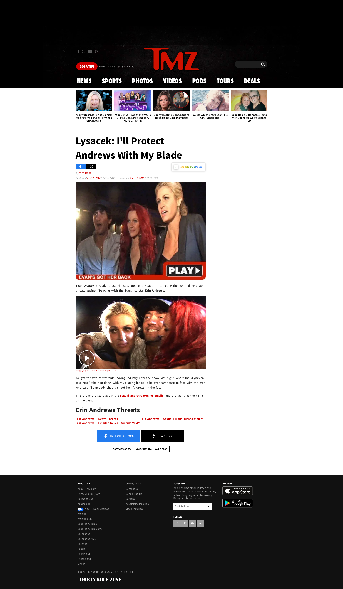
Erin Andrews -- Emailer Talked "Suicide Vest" (108, 423)
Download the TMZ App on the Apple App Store (237, 490)
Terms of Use (85, 498)
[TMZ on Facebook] (78, 51)
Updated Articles (87, 524)
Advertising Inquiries (137, 503)
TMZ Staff (85, 173)
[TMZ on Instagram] (97, 51)
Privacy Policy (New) (89, 493)
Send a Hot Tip (134, 493)
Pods (199, 81)
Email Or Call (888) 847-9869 (116, 67)
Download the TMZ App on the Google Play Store (237, 503)
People (81, 549)
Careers (130, 498)
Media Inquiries (134, 508)
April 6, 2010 (94, 178)
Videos (172, 81)
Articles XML (85, 518)
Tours (225, 81)
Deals (252, 81)
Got (87, 66)
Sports (112, 81)
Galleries (82, 544)
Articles (82, 513)
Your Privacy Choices (96, 508)
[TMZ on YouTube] (192, 523)
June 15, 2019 (137, 178)
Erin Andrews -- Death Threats (97, 419)
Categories (84, 534)
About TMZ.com (87, 488)
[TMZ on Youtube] (90, 51)
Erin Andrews (122, 449)
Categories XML (87, 539)
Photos (142, 81)
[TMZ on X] (83, 51)
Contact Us (132, 488)
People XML (84, 554)
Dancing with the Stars (151, 449)
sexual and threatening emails (141, 395)
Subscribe (208, 506)
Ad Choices (84, 503)
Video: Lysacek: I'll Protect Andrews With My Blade (96, 370)
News (84, 81)
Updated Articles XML (90, 529)
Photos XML (84, 559)
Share (121, 436)
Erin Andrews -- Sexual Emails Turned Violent (172, 419)
